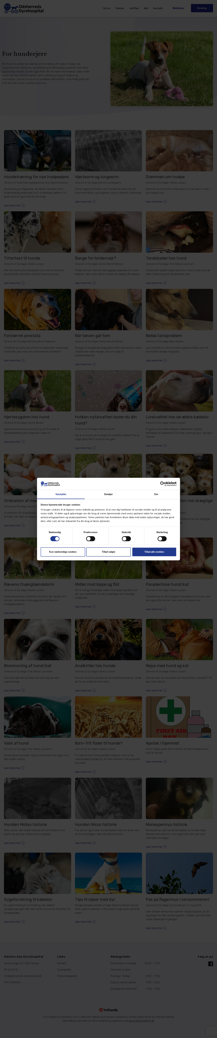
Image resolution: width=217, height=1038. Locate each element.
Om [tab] (156, 494)
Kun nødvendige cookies (63, 552)
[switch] (90, 538)
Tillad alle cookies (154, 552)
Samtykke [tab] (60, 494)
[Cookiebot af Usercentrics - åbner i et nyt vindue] (162, 483)
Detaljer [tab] (108, 494)
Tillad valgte (108, 552)
